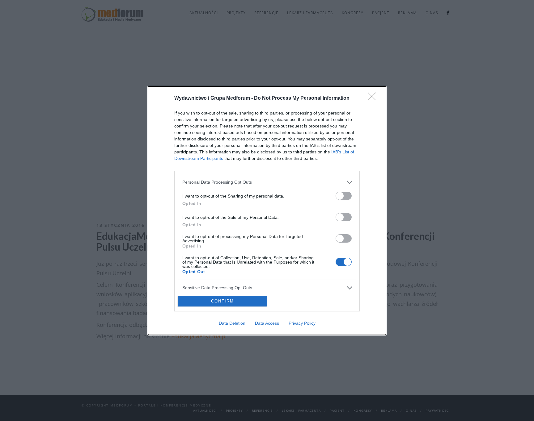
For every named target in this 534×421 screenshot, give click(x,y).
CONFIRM (222, 301)
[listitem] (267, 182)
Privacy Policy (302, 323)
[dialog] (267, 210)
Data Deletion (232, 323)
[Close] (374, 98)
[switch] (344, 196)
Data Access (267, 323)
